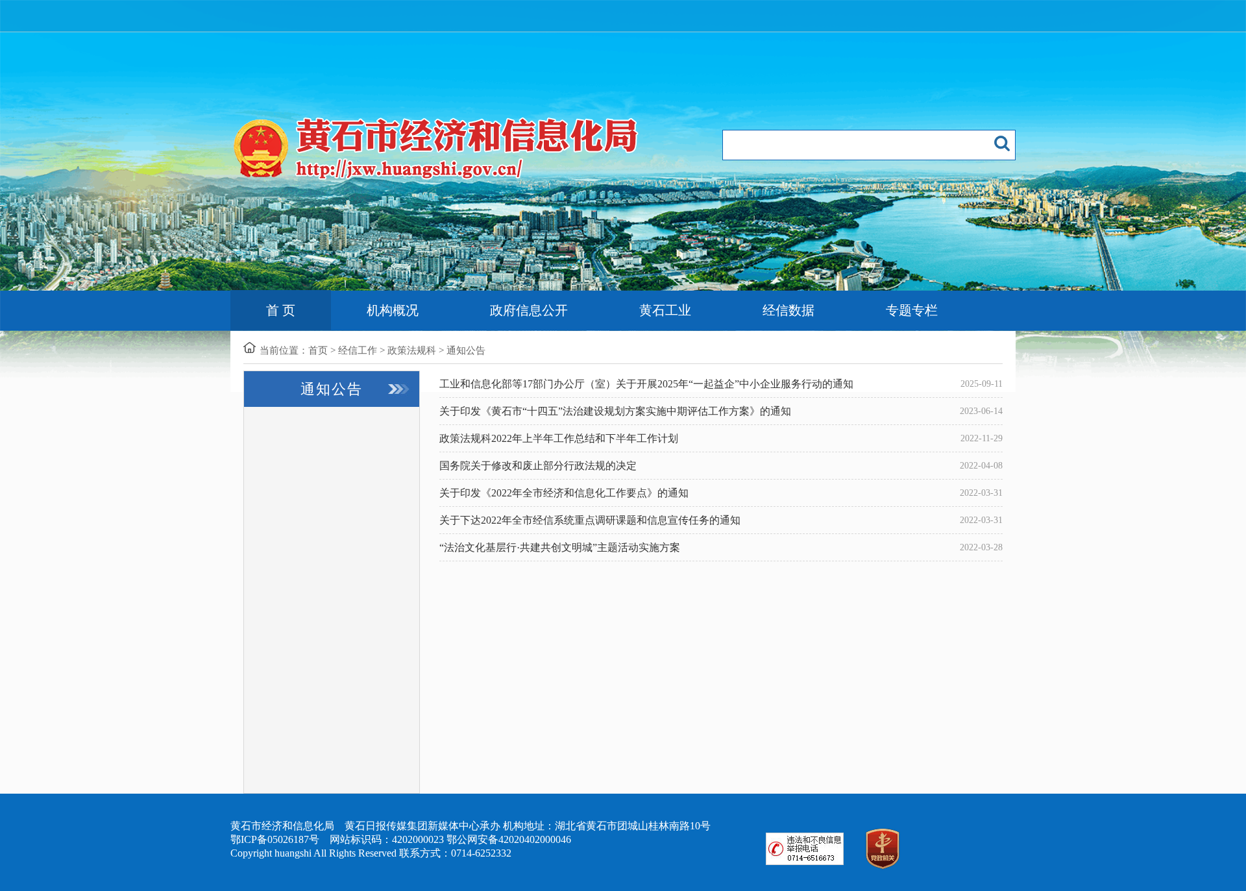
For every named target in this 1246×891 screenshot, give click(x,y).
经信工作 (357, 350)
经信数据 (788, 310)
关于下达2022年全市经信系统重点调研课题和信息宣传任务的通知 (589, 520)
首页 (318, 350)
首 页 (280, 310)
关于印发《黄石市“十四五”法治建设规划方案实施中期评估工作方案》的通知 (615, 411)
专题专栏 (912, 310)
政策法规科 (411, 350)
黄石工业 (665, 310)
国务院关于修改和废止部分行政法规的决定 (538, 465)
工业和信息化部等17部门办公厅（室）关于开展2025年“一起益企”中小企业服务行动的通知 (646, 383)
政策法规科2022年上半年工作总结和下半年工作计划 (558, 438)
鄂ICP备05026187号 (274, 839)
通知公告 (465, 350)
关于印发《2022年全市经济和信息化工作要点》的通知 (564, 492)
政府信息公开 (529, 310)
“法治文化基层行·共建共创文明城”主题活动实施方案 (559, 547)
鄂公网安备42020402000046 (508, 839)
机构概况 (393, 310)
